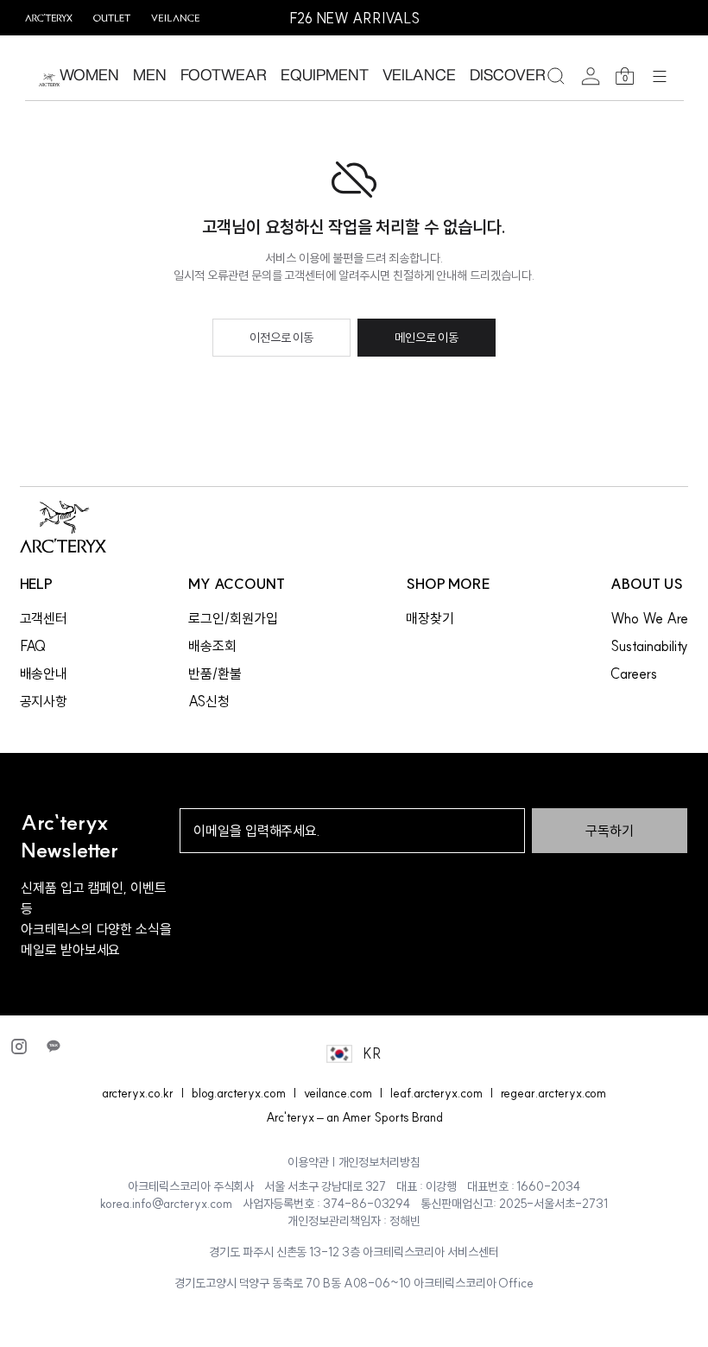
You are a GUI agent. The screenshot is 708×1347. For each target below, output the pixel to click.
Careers (633, 673)
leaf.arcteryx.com (436, 1093)
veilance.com (338, 1093)
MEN (150, 74)
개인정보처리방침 (379, 1162)
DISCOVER (508, 74)
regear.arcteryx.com (554, 1093)
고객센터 (44, 618)
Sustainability (649, 646)
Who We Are (648, 618)
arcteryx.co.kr (138, 1093)
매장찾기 (430, 618)
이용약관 (308, 1162)
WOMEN (89, 74)
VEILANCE (419, 74)
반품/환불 (215, 673)
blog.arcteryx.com (239, 1093)
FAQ (33, 646)
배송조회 (212, 646)
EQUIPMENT (324, 74)
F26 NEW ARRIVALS (354, 18)
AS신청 (209, 701)
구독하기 (609, 830)
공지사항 (44, 701)
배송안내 (44, 673)
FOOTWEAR (224, 74)
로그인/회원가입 (233, 618)
